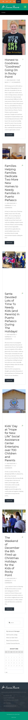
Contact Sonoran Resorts (13, 643)
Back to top (14, 717)
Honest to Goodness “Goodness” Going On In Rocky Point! (13, 68)
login (18, 1)
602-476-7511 (7, 703)
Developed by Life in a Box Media (13, 714)
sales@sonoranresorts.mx (10, 706)
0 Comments (16, 82)
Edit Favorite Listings (11, 634)
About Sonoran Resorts (12, 640)
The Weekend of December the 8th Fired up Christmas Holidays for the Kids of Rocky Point (12, 556)
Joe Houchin (11, 80)
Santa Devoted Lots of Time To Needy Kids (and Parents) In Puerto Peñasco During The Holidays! (12, 312)
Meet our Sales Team (12, 637)
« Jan (6, 672)
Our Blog (8, 205)
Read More (9, 134)
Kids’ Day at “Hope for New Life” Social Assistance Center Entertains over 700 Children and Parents (12, 443)
